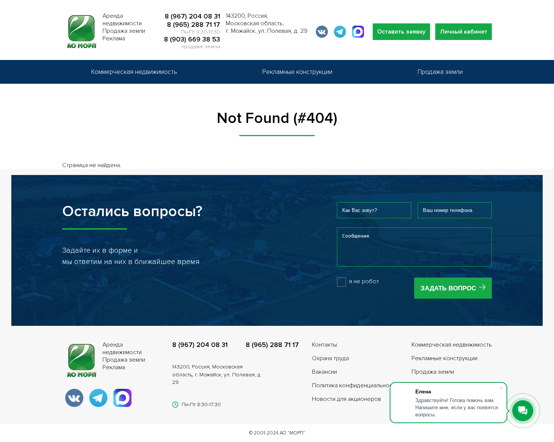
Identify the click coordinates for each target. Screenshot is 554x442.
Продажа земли (440, 72)
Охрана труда (330, 358)
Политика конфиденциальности (355, 385)
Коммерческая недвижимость (134, 72)
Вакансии (324, 372)
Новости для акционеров (346, 399)
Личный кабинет (463, 31)
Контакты (324, 344)
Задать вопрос (448, 288)
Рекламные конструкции (297, 72)
